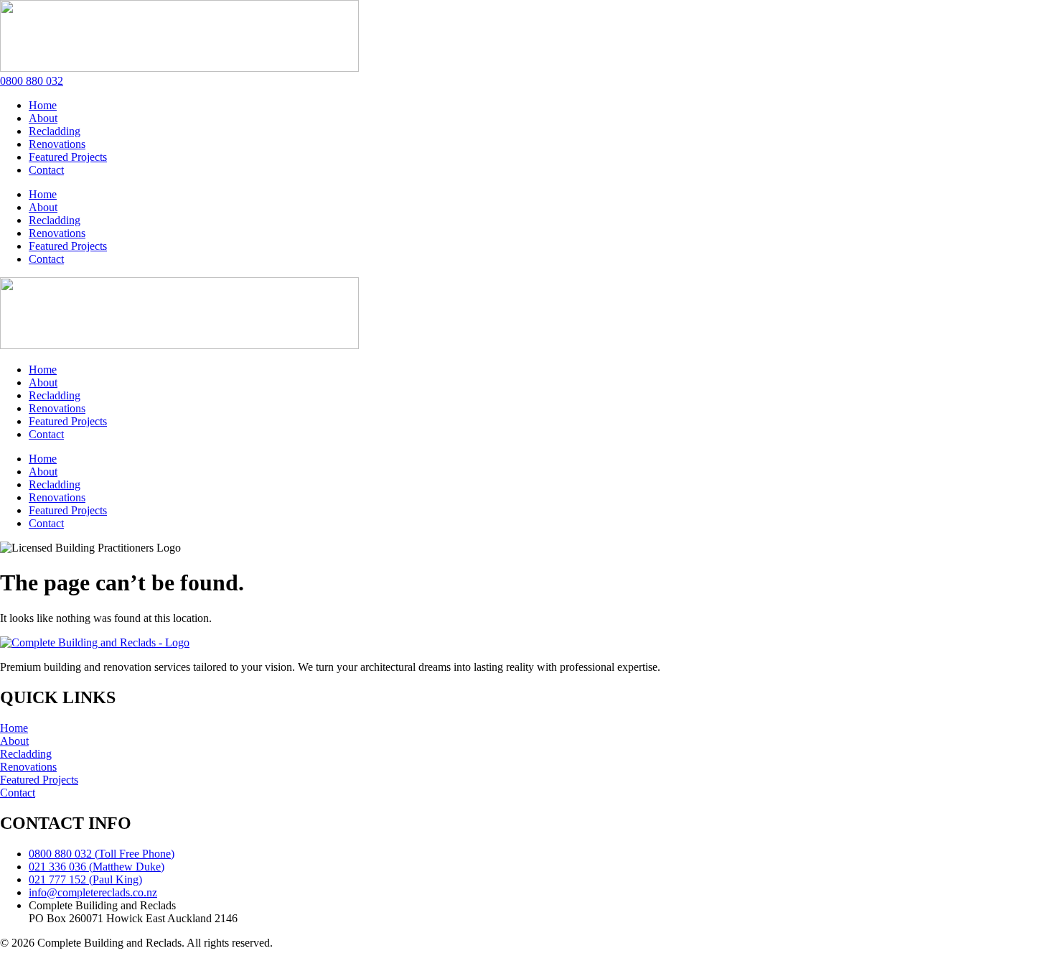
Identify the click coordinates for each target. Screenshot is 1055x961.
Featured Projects (68, 157)
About (43, 118)
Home (43, 105)
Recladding (54, 131)
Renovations (57, 144)
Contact (46, 170)
